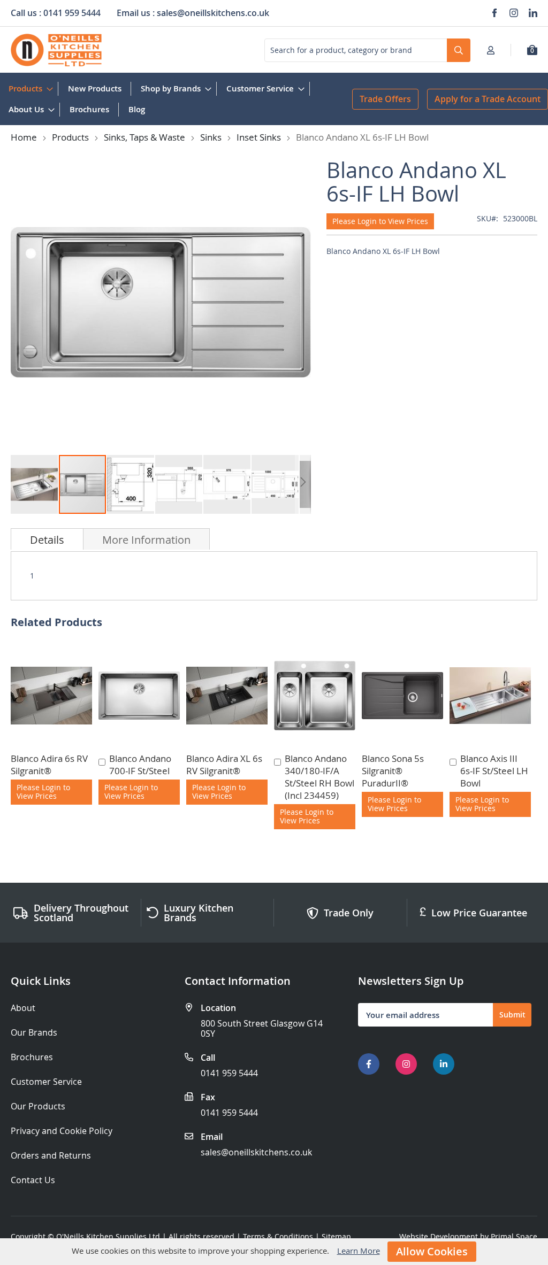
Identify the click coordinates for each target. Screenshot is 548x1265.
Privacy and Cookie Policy (61, 1131)
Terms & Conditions (278, 1236)
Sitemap (336, 1236)
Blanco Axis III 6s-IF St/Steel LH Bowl (494, 770)
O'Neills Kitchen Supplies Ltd (108, 1236)
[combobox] (367, 50)
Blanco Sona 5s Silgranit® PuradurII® (393, 770)
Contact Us (33, 1180)
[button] (35, 484)
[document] (274, 1251)
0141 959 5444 (229, 1073)
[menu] (176, 99)
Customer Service (46, 1082)
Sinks (211, 137)
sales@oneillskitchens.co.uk (256, 1152)
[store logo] (56, 50)
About (23, 1008)
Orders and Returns (51, 1156)
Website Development (438, 1236)
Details (47, 540)
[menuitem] (28, 88)
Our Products (38, 1106)
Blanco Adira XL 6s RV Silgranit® (224, 764)
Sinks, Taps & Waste (144, 137)
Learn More (358, 1250)
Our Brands (34, 1033)
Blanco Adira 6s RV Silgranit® (49, 764)
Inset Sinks (259, 137)
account (493, 50)
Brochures (32, 1057)
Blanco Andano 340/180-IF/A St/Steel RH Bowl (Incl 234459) (319, 776)
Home (24, 137)
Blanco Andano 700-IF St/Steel (140, 764)
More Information (146, 540)
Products (70, 137)
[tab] (47, 539)
